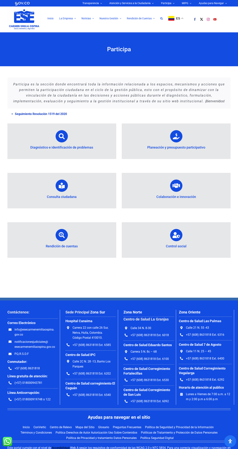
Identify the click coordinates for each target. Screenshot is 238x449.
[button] (161, 18)
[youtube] (214, 19)
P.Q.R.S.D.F (22, 354)
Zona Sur (97, 312)
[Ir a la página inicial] (24, 10)
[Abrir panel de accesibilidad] (230, 441)
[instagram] (208, 19)
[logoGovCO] (22, 2)
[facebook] (194, 19)
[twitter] (201, 19)
